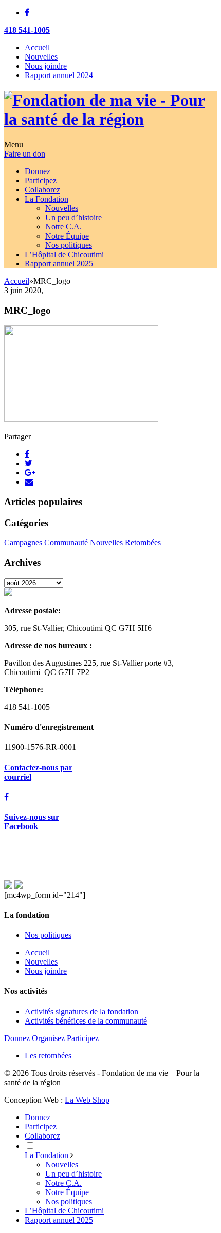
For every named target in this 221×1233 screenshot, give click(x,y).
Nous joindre (46, 66)
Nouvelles (41, 56)
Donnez (17, 1038)
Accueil (37, 47)
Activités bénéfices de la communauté (86, 1020)
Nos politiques (48, 935)
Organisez (48, 1038)
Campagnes (23, 542)
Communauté (66, 542)
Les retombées (48, 1055)
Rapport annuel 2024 (59, 75)
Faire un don (24, 153)
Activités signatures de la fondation (81, 1011)
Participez (83, 1038)
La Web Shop (87, 1099)
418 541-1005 (27, 30)
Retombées (143, 542)
